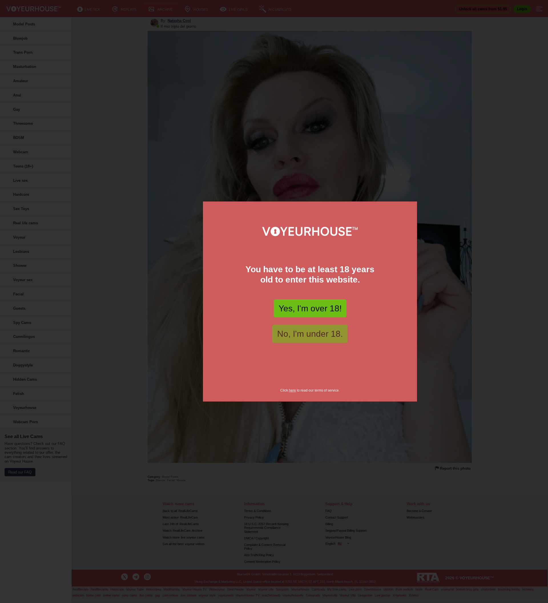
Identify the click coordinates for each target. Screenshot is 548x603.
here (292, 390)
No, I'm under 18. (310, 333)
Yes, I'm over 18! (310, 308)
